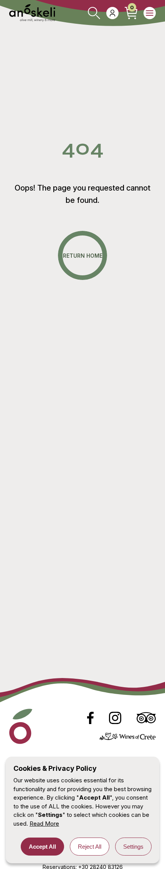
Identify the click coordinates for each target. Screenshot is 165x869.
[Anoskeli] (32, 13)
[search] (94, 13)
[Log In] (112, 13)
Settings (133, 846)
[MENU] (150, 13)
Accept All (42, 846)
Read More (44, 823)
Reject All (89, 846)
